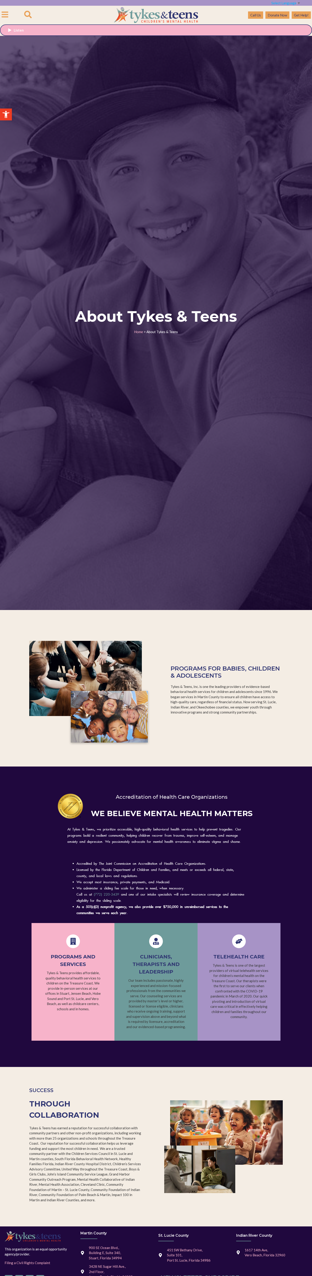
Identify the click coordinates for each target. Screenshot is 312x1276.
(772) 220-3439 (106, 894)
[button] (6, 114)
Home (138, 332)
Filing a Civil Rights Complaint (27, 1263)
